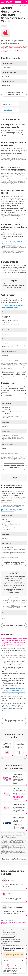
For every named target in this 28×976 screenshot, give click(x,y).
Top (2, 920)
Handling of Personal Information (9, 934)
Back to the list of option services (14, 859)
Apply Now (17, 2)
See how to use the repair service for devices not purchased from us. (14, 374)
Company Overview (5, 929)
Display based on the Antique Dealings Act (11, 941)
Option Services (9, 920)
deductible (18, 151)
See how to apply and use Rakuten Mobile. (14, 93)
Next (25, 758)
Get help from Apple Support (13, 625)
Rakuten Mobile (3, 2)
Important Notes (8, 634)
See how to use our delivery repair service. (14, 466)
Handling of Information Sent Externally (10, 945)
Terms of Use (4, 943)
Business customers (18, 929)
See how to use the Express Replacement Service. (14, 563)
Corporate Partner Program (7, 932)
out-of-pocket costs (11, 245)
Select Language (13, 964)
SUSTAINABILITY (14, 973)
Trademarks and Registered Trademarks (10, 939)
